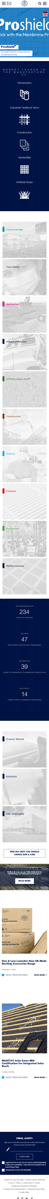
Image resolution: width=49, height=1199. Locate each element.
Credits (37, 1183)
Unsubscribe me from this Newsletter (18, 1170)
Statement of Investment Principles (24, 1186)
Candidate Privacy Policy (36, 1189)
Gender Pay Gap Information (14, 1180)
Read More (24, 881)
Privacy (18, 1183)
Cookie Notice (28, 1183)
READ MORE (39, 975)
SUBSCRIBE (24, 1157)
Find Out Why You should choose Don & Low (24, 853)
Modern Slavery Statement (35, 1180)
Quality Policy (24, 1192)
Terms (11, 1183)
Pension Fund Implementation (15, 1189)
